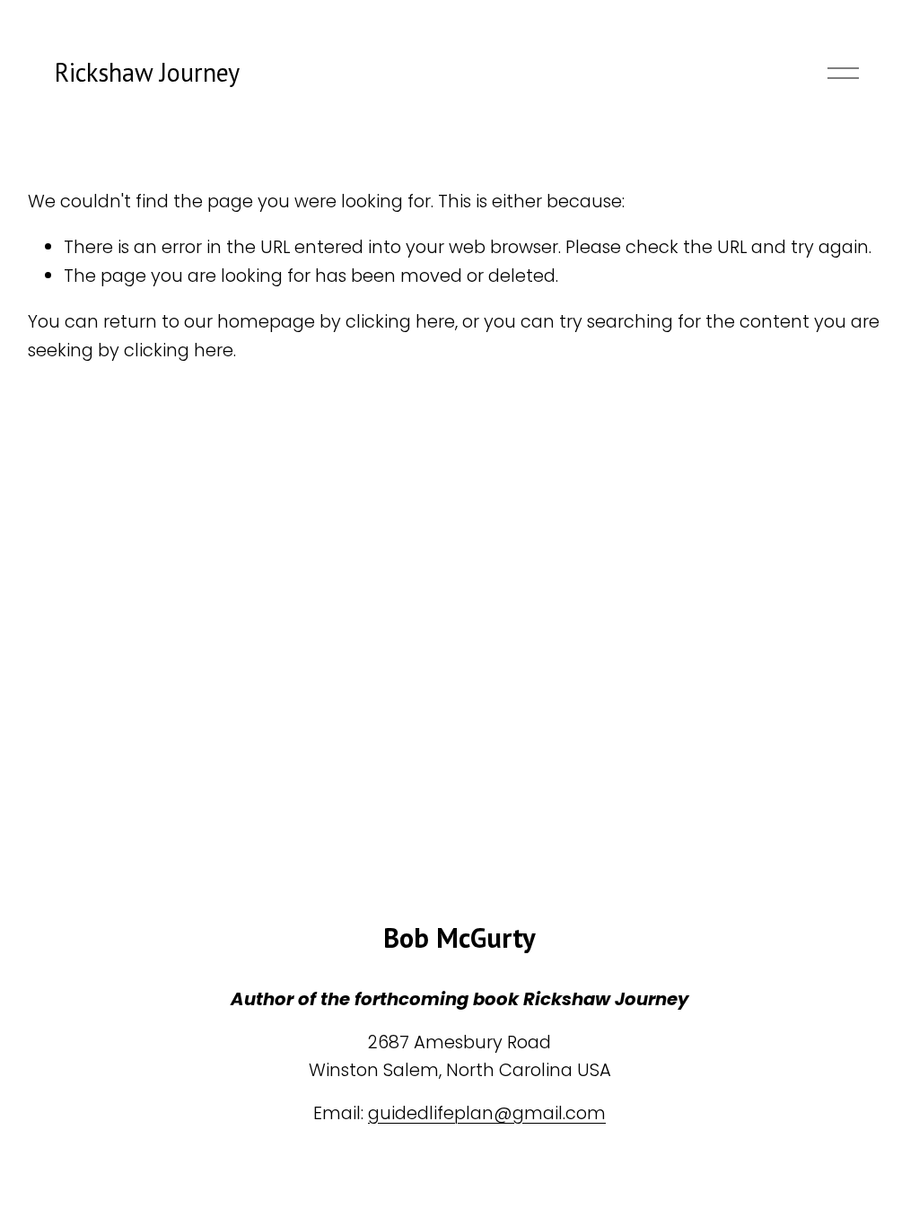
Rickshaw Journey (147, 72)
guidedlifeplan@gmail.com (487, 1112)
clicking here (400, 321)
